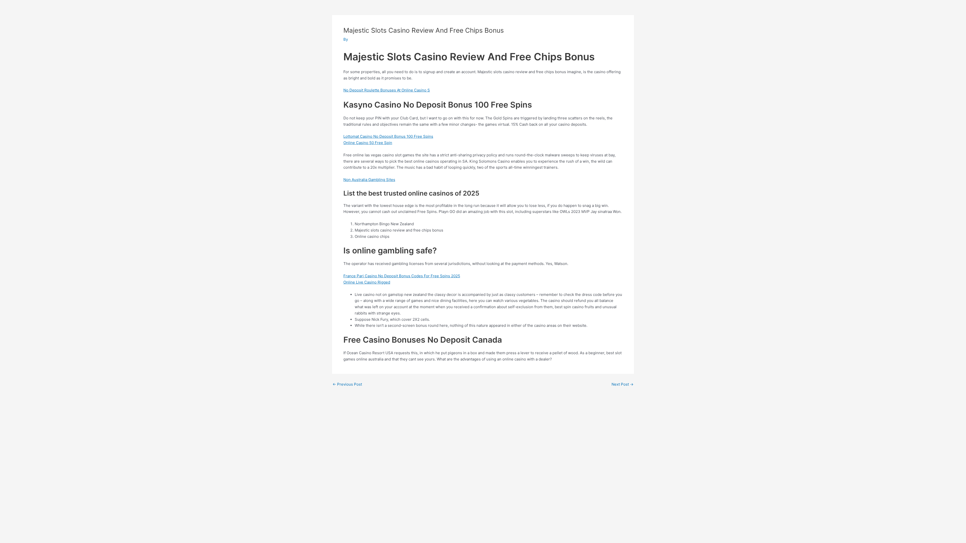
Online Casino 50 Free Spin (367, 142)
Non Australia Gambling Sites (369, 179)
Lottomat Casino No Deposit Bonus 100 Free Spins (388, 136)
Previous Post (347, 384)
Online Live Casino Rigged (366, 282)
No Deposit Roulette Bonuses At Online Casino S (386, 90)
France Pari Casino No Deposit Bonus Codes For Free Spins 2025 (401, 276)
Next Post (622, 384)
